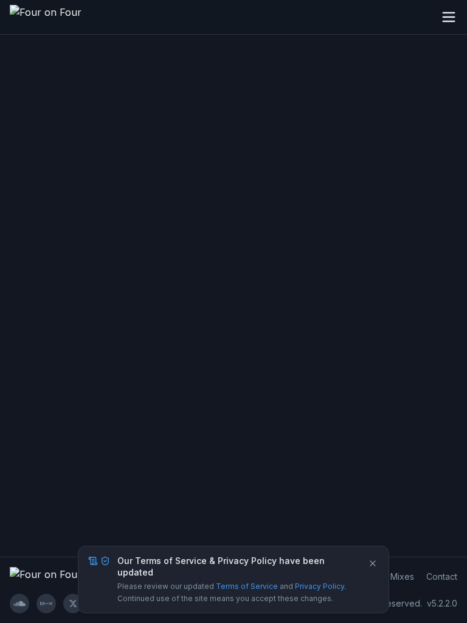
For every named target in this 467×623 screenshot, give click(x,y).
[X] (73, 603)
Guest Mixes (389, 576)
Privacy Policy (319, 586)
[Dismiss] (372, 563)
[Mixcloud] (46, 603)
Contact (441, 576)
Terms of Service (247, 586)
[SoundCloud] (19, 603)
